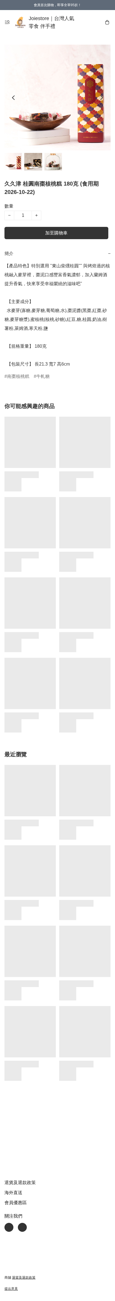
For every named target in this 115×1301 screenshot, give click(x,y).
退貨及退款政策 (20, 1182)
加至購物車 (56, 233)
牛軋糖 (43, 376)
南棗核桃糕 (18, 376)
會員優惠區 (15, 1202)
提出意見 (11, 1289)
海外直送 (13, 1192)
